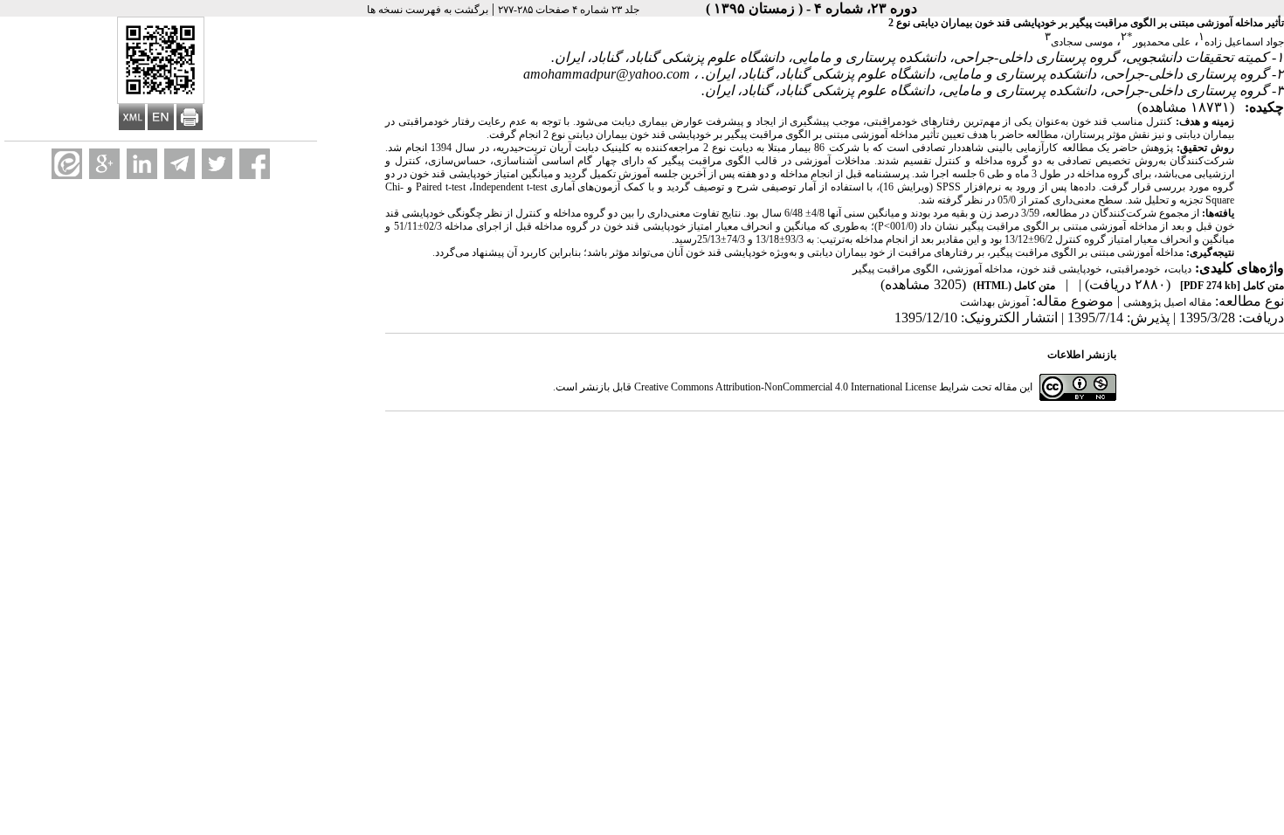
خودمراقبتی (1134, 269)
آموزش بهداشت (994, 302)
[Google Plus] (104, 163)
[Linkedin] (142, 163)
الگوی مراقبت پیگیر (895, 269)
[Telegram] (179, 163)
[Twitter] (217, 163)
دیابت (1179, 269)
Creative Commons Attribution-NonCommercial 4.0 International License (785, 387)
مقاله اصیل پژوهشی (1167, 302)
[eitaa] (67, 163)
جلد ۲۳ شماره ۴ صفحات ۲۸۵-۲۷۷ (568, 9)
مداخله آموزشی (979, 269)
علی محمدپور (1162, 42)
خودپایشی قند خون (1060, 269)
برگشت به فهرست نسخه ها (427, 9)
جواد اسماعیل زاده (1244, 42)
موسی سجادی (1082, 42)
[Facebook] (254, 163)
